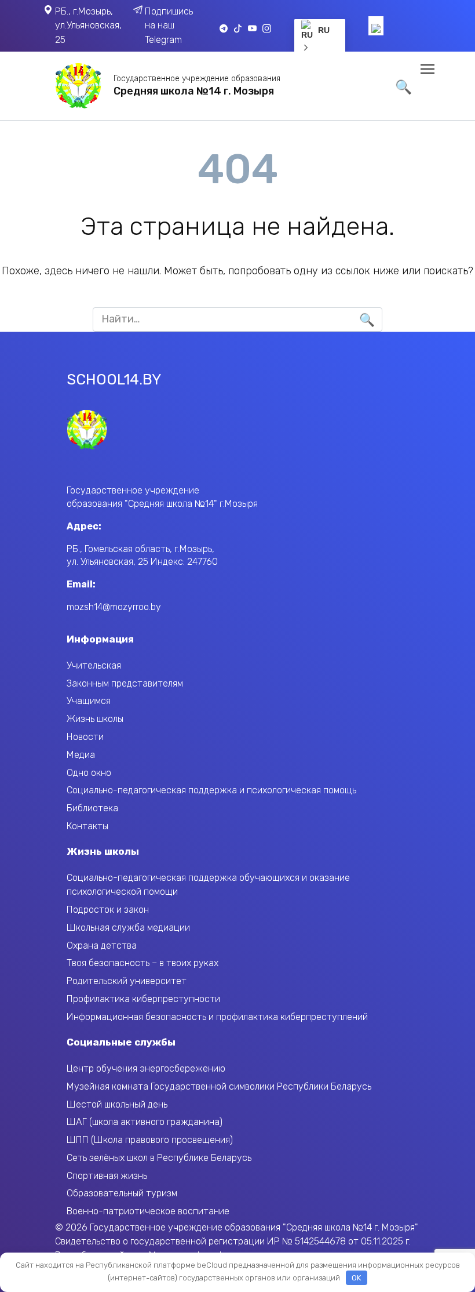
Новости (85, 736)
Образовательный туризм (122, 1193)
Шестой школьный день (117, 1104)
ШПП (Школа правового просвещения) (150, 1139)
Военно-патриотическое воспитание (148, 1211)
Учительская (94, 665)
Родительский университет (127, 980)
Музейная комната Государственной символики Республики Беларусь (219, 1086)
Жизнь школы (95, 718)
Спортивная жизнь (107, 1175)
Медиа (81, 754)
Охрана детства (102, 945)
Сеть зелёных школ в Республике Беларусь (159, 1157)
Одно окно (89, 772)
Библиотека (92, 808)
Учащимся (89, 700)
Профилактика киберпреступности (143, 998)
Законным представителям (125, 683)
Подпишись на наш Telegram (169, 25)
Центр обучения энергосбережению (146, 1068)
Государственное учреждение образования (197, 79)
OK (356, 1277)
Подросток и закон (108, 909)
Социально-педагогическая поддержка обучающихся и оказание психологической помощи (208, 884)
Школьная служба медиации (128, 927)
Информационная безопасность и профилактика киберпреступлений (217, 1016)
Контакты (87, 826)
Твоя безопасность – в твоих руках (142, 962)
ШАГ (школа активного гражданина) (144, 1121)
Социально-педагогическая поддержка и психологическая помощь (211, 790)
